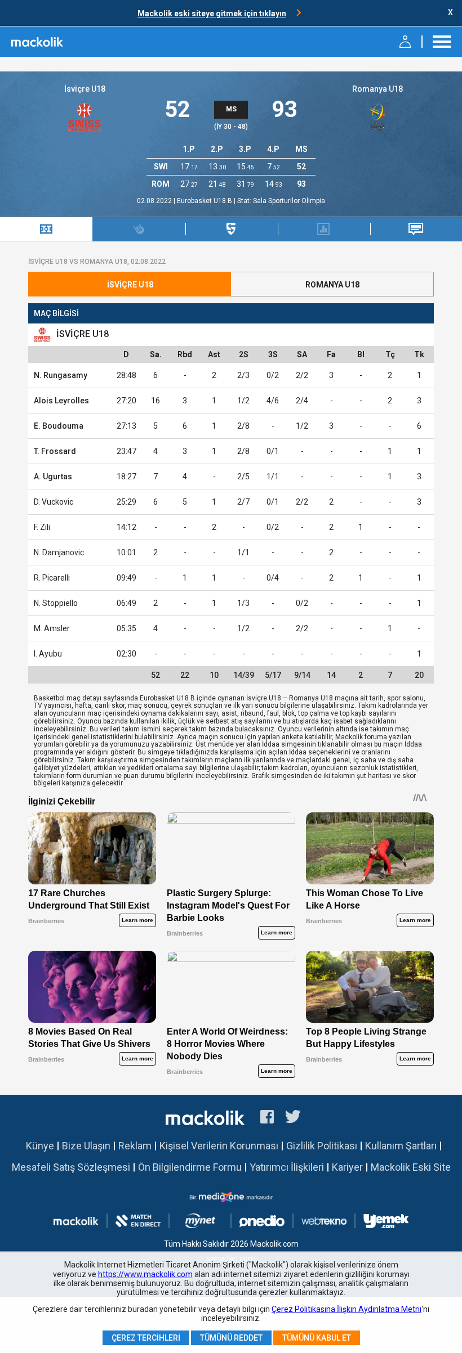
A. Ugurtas (53, 476)
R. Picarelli (52, 577)
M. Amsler (52, 628)
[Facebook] (267, 1118)
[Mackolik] (38, 41)
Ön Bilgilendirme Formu (190, 1167)
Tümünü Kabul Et (316, 1337)
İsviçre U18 (84, 88)
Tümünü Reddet (231, 1337)
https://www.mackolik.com (145, 1274)
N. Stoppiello (56, 603)
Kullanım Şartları (401, 1146)
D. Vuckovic (53, 501)
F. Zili (42, 527)
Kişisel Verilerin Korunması (218, 1146)
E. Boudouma (58, 425)
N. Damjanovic (59, 552)
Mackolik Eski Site (411, 1167)
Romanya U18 (377, 88)
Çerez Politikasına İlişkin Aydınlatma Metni (346, 1309)
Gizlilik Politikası (321, 1146)
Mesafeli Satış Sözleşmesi (71, 1167)
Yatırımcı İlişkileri (287, 1167)
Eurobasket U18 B (205, 201)
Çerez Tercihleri (146, 1337)
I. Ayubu (48, 653)
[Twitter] (293, 1118)
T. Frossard (55, 451)
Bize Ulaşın (86, 1146)
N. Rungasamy (60, 375)
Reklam (135, 1146)
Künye (40, 1146)
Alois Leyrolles (61, 400)
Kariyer (347, 1167)
